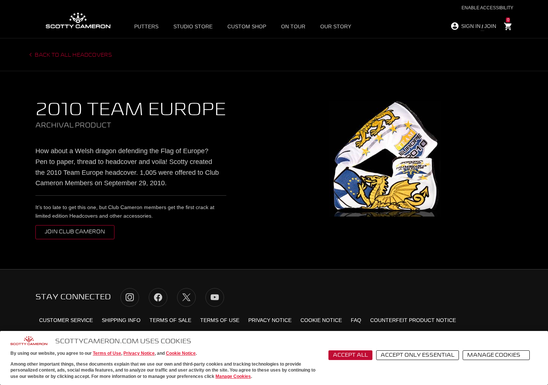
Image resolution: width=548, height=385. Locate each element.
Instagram (129, 297)
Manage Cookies (233, 376)
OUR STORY (335, 26)
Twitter (186, 297)
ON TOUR (293, 26)
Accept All (350, 355)
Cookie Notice (181, 353)
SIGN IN (471, 26)
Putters (146, 26)
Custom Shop (246, 26)
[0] (508, 26)
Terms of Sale (170, 320)
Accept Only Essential (417, 355)
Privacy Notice (139, 353)
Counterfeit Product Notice (413, 320)
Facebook (158, 297)
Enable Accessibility (487, 8)
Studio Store (192, 26)
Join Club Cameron (75, 231)
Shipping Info (121, 320)
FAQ (356, 320)
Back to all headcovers (73, 55)
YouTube (214, 297)
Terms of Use (107, 353)
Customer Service (66, 320)
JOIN (490, 26)
